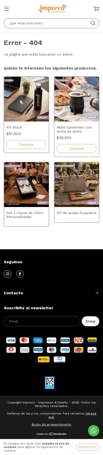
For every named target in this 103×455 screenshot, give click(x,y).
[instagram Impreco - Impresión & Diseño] (7, 274)
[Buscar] (93, 23)
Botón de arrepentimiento (51, 424)
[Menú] (6, 9)
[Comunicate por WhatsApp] (93, 430)
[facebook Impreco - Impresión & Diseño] (20, 274)
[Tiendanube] (51, 434)
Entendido (87, 447)
